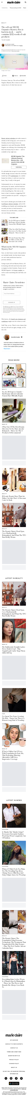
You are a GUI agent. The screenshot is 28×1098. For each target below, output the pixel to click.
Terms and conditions (14, 1051)
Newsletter (24, 75)
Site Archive (14, 1040)
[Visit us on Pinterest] (21, 1078)
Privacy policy (14, 1059)
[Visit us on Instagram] (11, 1078)
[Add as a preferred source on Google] (14, 1083)
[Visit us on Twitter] (6, 1078)
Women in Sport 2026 (15, 8)
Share (5, 75)
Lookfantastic (14, 176)
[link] (5, 160)
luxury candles (18, 270)
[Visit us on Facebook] (16, 1078)
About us (14, 1067)
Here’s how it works (15, 51)
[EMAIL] (22, 337)
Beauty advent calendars (8, 138)
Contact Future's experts (14, 1044)
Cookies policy (14, 1063)
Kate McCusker (10, 44)
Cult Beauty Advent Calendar (9, 204)
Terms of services (19, 306)
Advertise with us (14, 1055)
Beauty (3, 22)
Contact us (14, 1048)
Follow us (16, 75)
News (21, 45)
